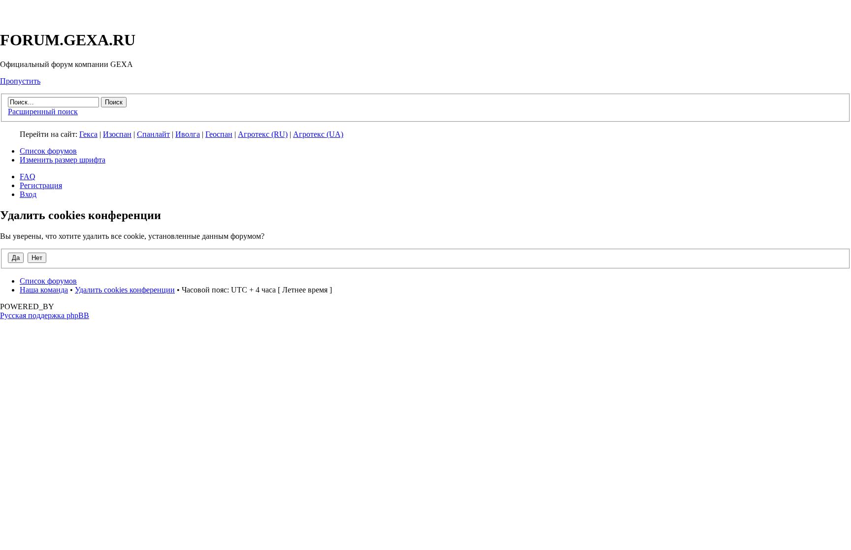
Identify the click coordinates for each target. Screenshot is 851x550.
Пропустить (20, 81)
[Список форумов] (38, 16)
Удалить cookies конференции (125, 290)
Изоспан (117, 134)
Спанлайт (153, 134)
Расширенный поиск (43, 111)
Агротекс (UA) (318, 134)
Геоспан (218, 134)
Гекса (88, 134)
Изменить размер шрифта (62, 160)
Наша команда (44, 290)
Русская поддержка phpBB (44, 315)
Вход (28, 194)
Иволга (187, 134)
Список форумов (48, 151)
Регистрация (41, 185)
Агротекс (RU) (263, 134)
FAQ (27, 176)
